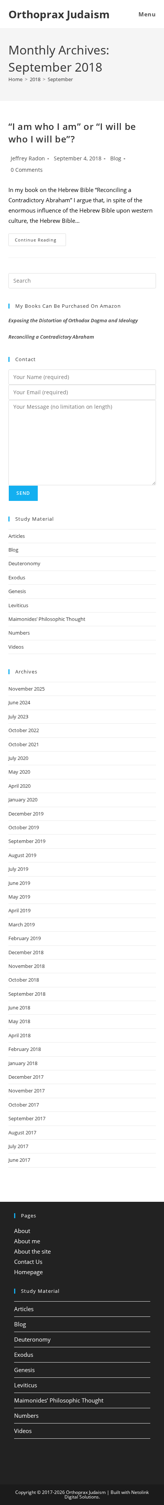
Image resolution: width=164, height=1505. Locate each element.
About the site (32, 1251)
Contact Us (28, 1261)
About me (27, 1241)
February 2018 (24, 1049)
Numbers (19, 632)
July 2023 (18, 716)
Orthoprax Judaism (59, 14)
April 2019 (19, 910)
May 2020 (19, 771)
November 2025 (26, 688)
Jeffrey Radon (28, 158)
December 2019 (25, 813)
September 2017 (26, 1118)
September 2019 (26, 841)
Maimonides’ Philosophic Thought (46, 619)
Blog (115, 158)
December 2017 (25, 1076)
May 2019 (19, 896)
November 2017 (26, 1090)
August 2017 (22, 1132)
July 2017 (18, 1146)
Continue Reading (40, 241)
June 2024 (19, 702)
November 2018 (26, 966)
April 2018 (19, 1035)
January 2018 (22, 1063)
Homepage (28, 1272)
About (22, 1231)
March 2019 (21, 924)
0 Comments (27, 169)
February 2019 (24, 938)
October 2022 (23, 730)
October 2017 (23, 1104)
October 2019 (23, 827)
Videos (16, 646)
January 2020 (22, 799)
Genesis (17, 591)
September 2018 (26, 993)
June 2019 (19, 883)
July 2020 (18, 758)
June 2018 (19, 1007)
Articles (16, 536)
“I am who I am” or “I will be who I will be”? (72, 133)
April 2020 (19, 785)
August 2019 (22, 855)
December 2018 (25, 952)
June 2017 (19, 1159)
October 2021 (23, 744)
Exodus (16, 577)
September (60, 79)
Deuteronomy (24, 563)
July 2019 (18, 868)
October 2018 (23, 979)
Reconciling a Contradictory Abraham (51, 336)
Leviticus (18, 605)
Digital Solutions (81, 1497)
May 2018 (19, 1021)
